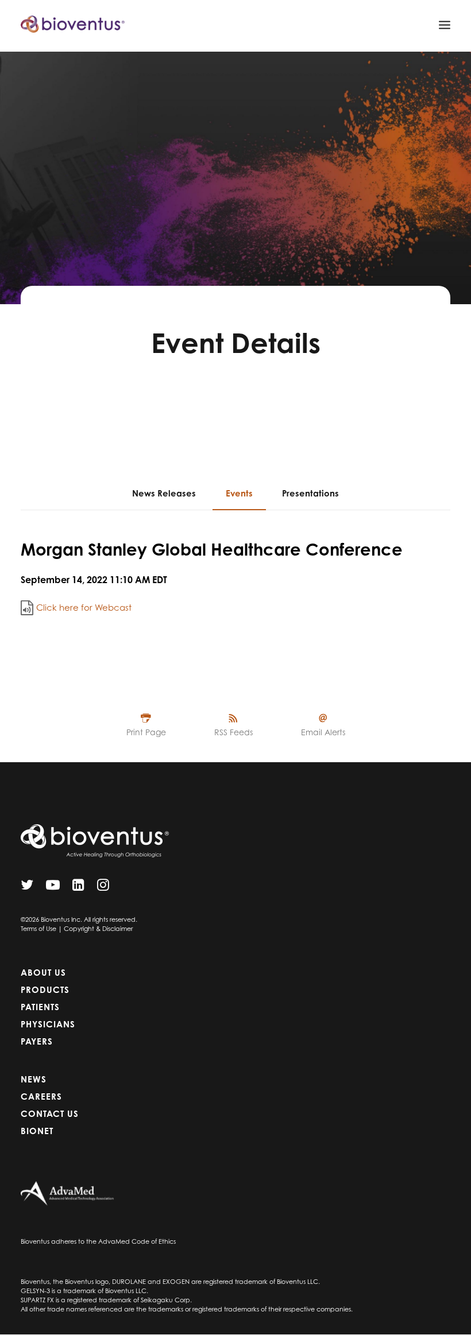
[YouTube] (53, 887)
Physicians (48, 1024)
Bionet (37, 1131)
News (34, 1079)
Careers (41, 1096)
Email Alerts (323, 732)
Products (45, 989)
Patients (40, 1007)
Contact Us (50, 1113)
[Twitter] (27, 887)
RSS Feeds (233, 732)
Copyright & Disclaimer (98, 929)
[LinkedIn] (78, 887)
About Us (43, 972)
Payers (37, 1041)
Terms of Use (38, 929)
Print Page (146, 732)
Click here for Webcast (84, 607)
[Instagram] (103, 887)
